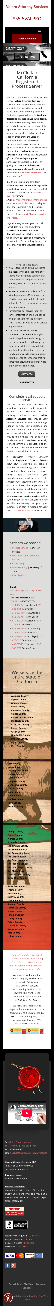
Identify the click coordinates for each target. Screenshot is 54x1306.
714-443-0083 (19, 632)
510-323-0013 (19, 620)
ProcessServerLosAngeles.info (26, 962)
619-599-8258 (19, 636)
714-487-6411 (19, 605)
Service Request (27, 38)
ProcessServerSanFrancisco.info (26, 965)
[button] (39, 30)
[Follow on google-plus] (13, 1265)
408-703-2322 (19, 644)
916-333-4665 (19, 628)
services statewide (31, 172)
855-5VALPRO (27, 374)
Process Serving (20, 547)
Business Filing (19, 567)
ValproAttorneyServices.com (26, 954)
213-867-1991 (19, 612)
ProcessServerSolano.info (27, 969)
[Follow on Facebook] (7, 1265)
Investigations (19, 575)
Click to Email (27, 57)
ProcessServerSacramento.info (26, 958)
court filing (28, 214)
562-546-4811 (19, 616)
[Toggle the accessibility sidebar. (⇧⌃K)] (8, 1297)
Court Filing (18, 563)
